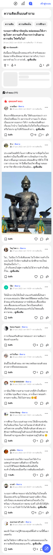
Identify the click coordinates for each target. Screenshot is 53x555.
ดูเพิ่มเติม (40, 129)
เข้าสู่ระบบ (45, 3)
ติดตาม (21, 106)
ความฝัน (9, 24)
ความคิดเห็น (25, 24)
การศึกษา (41, 24)
